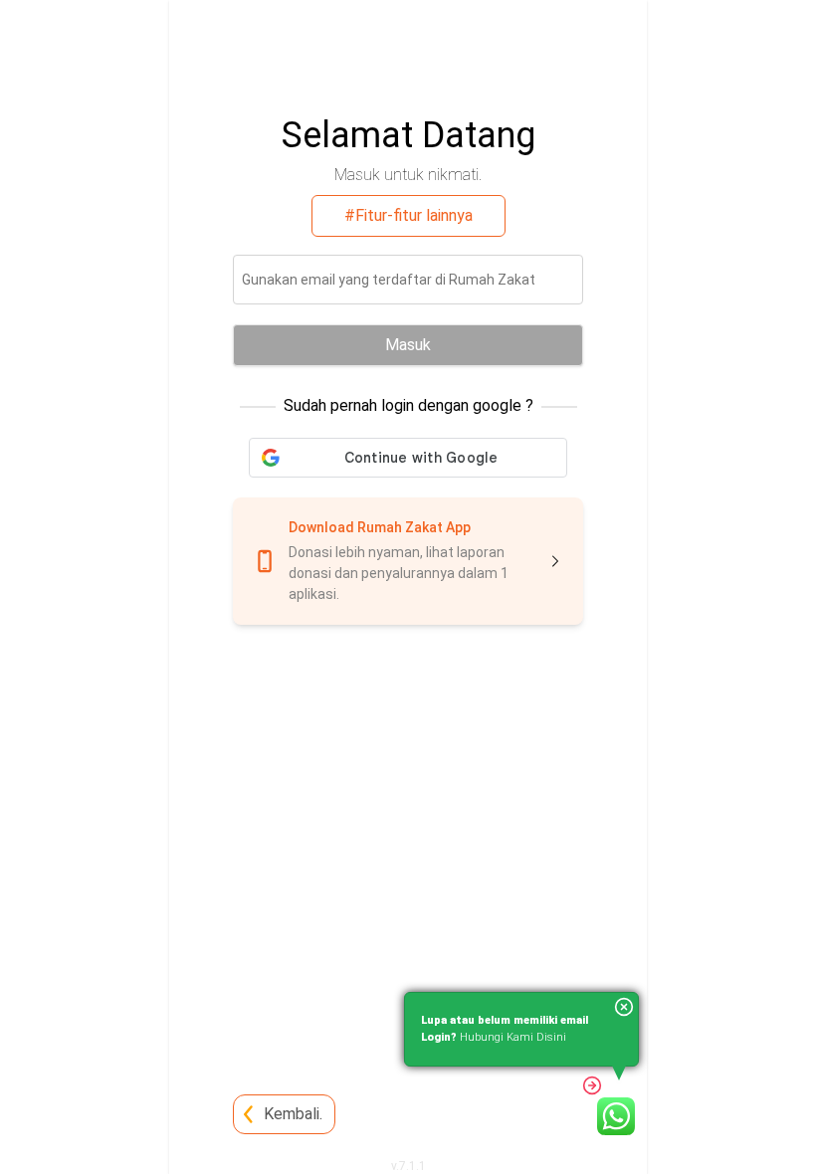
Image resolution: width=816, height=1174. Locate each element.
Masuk (408, 344)
